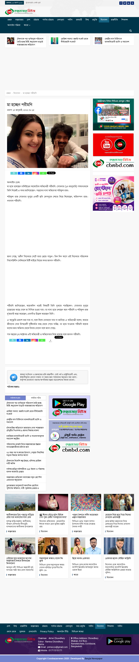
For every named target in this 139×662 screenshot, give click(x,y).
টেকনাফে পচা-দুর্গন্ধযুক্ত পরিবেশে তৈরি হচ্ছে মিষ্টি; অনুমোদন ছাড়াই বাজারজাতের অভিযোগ (30, 41)
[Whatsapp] (43, 173)
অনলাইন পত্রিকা (13, 25)
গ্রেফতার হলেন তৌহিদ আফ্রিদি (118, 558)
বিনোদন (104, 19)
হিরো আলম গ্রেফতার (80, 558)
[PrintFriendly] (13, 173)
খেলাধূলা (60, 19)
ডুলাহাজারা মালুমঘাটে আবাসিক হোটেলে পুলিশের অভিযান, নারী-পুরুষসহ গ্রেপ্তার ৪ (23, 486)
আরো (26, 25)
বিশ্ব (87, 19)
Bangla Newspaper (93, 658)
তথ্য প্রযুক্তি (80, 626)
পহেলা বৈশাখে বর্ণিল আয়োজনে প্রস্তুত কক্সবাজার (85, 516)
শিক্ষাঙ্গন (124, 19)
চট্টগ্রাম (36, 19)
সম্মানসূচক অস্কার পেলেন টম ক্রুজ (51, 559)
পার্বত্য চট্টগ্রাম (48, 19)
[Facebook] (21, 173)
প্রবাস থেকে (11, 631)
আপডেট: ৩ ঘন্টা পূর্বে (33, 3)
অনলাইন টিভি (62, 631)
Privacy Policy (47, 631)
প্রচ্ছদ (9, 19)
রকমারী (79, 19)
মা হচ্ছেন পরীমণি (19, 104)
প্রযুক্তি (94, 19)
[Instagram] (35, 173)
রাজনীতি (114, 19)
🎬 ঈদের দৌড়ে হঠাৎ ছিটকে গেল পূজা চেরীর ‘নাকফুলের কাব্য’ (53, 516)
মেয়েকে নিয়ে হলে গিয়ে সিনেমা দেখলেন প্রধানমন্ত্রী (118, 516)
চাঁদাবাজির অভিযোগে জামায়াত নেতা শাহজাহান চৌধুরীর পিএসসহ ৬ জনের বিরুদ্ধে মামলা (25, 429)
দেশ (28, 19)
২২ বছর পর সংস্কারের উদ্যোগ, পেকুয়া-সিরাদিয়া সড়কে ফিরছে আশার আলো (25, 453)
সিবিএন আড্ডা (78, 631)
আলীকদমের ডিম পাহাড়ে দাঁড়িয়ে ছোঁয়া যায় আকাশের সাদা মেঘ (20, 516)
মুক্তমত (22, 631)
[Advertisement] (69, 70)
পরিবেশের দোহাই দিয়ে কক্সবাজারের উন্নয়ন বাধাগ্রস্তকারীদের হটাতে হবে (24, 445)
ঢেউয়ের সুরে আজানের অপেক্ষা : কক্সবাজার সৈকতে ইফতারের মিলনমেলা (19, 561)
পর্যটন (70, 19)
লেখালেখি (33, 631)
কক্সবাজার (19, 19)
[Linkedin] (28, 173)
